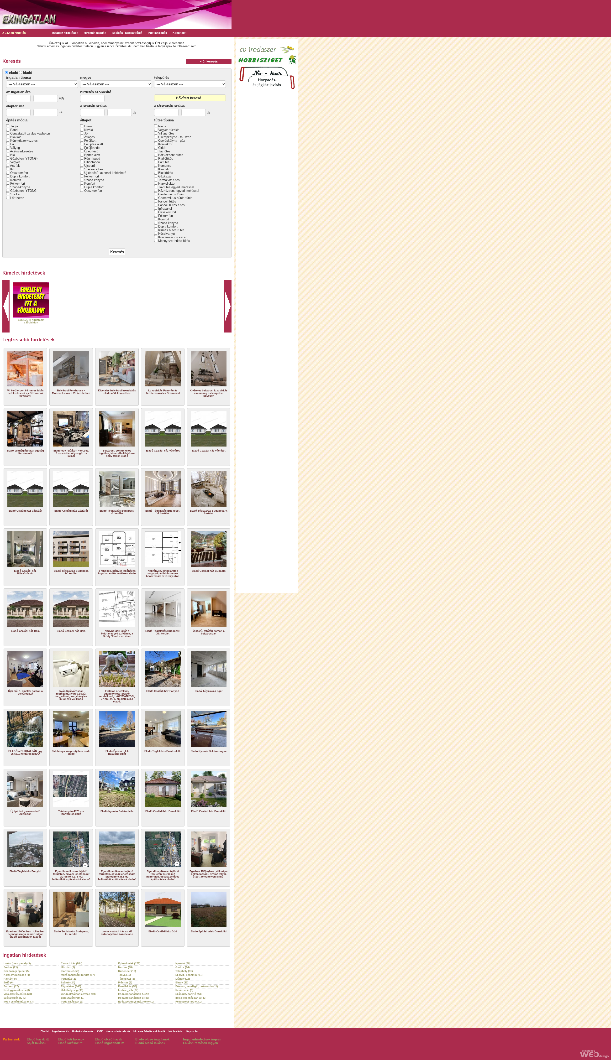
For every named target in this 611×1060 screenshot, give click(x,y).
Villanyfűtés (166, 133)
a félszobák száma (169, 106)
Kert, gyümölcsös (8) (17, 990)
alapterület (15, 106)
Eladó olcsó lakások (150, 1043)
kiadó (27, 73)
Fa (12, 144)
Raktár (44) (10, 978)
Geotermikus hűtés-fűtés (175, 198)
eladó (13, 73)
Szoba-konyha (20, 187)
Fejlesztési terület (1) (188, 1001)
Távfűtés (164, 151)
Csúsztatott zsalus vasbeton (30, 133)
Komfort (15, 180)
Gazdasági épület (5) (17, 971)
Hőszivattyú (166, 233)
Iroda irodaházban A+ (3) (190, 997)
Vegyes (15, 162)
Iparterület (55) (70, 971)
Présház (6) (125, 982)
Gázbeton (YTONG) (23, 158)
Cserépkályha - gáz (171, 140)
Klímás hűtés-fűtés (171, 230)
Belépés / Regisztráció (127, 33)
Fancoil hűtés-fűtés (171, 205)
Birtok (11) (181, 982)
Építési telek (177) (129, 963)
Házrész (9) (68, 967)
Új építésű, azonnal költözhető (105, 173)
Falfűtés (163, 162)
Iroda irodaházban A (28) (133, 993)
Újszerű (89, 165)
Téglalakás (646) (71, 986)
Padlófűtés (165, 158)
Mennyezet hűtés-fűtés (174, 241)
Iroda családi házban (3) (19, 1001)
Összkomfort (19, 173)
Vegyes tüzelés (168, 130)
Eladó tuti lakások (71, 1039)
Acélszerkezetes (21, 151)
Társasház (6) (126, 978)
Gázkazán (165, 176)
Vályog (15, 148)
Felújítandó (92, 148)
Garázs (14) (182, 967)
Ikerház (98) (125, 967)
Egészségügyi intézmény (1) (136, 1001)
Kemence (164, 165)
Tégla (14, 126)
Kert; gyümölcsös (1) (17, 974)
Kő (12, 169)
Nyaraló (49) (182, 963)
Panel (14, 130)
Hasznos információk (118, 1031)
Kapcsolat (179, 33)
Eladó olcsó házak (108, 1039)
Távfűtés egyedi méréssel (176, 187)
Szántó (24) (68, 982)
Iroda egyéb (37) (128, 990)
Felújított (90, 140)
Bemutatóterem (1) (72, 997)
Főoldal (45, 1031)
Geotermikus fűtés (171, 194)
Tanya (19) (124, 974)
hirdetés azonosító (95, 92)
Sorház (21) (11, 967)
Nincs (162, 126)
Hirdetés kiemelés (82, 1031)
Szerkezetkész (94, 169)
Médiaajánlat (176, 1031)
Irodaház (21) (69, 978)
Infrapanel (165, 208)
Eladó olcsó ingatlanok (152, 1039)
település (161, 77)
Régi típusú (92, 158)
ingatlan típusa (18, 77)
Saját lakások (36, 1043)
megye (85, 77)
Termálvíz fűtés (169, 180)
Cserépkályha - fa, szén (174, 137)
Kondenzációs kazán (172, 237)
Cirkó (161, 148)
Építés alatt (92, 155)
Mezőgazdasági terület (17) (78, 974)
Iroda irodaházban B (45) (133, 997)
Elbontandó (92, 162)
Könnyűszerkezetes (24, 140)
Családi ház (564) (71, 963)
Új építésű (91, 151)
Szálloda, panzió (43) (188, 993)
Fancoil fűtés (167, 201)
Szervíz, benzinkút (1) (189, 974)
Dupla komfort (20, 176)
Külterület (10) (127, 971)
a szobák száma (93, 106)
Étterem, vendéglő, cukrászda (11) (196, 986)
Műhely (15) (182, 978)
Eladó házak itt (38, 1039)
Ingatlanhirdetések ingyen (202, 1039)
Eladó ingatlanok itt (109, 1043)
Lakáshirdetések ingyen (200, 1043)
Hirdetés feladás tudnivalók (149, 1031)
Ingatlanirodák (157, 33)
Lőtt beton (17, 198)
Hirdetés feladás (95, 33)
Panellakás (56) (127, 986)
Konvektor (165, 144)
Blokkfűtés (165, 173)
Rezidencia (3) (184, 990)
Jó (86, 133)
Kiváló (88, 130)
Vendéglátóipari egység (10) (78, 993)
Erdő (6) (9, 982)
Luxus (88, 126)
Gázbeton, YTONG (23, 190)
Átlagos (89, 137)
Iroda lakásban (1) (72, 1001)
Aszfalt (15, 165)
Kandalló (164, 169)
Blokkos (15, 137)
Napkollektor (166, 183)
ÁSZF (99, 1031)
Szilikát (15, 194)
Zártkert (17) (11, 986)
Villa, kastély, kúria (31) (18, 993)
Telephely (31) (184, 971)
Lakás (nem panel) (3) (17, 963)
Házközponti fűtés (170, 155)
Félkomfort (17, 183)
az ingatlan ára (18, 92)
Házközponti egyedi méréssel (178, 190)
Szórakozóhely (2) (15, 997)
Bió (12, 155)
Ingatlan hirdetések (65, 33)
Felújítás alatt (93, 144)
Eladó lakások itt (70, 1043)
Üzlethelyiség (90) (72, 990)
